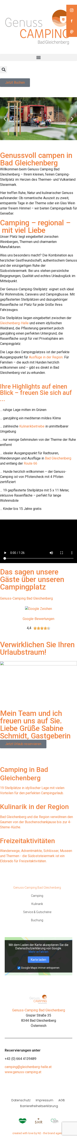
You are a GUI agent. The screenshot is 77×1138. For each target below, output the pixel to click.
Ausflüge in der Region (46, 357)
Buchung (37, 920)
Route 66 (30, 463)
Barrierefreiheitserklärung (39, 1106)
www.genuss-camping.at (23, 1072)
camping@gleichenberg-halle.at (28, 1067)
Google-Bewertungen (38, 619)
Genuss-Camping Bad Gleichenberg (26, 598)
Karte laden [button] (38, 959)
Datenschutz (21, 1100)
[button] (38, 57)
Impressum (44, 1100)
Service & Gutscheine (37, 912)
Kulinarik (37, 904)
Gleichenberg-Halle (14, 323)
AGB (61, 1100)
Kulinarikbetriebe (31, 426)
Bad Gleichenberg (58, 458)
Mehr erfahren (38, 951)
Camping (37, 895)
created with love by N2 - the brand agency (38, 1133)
